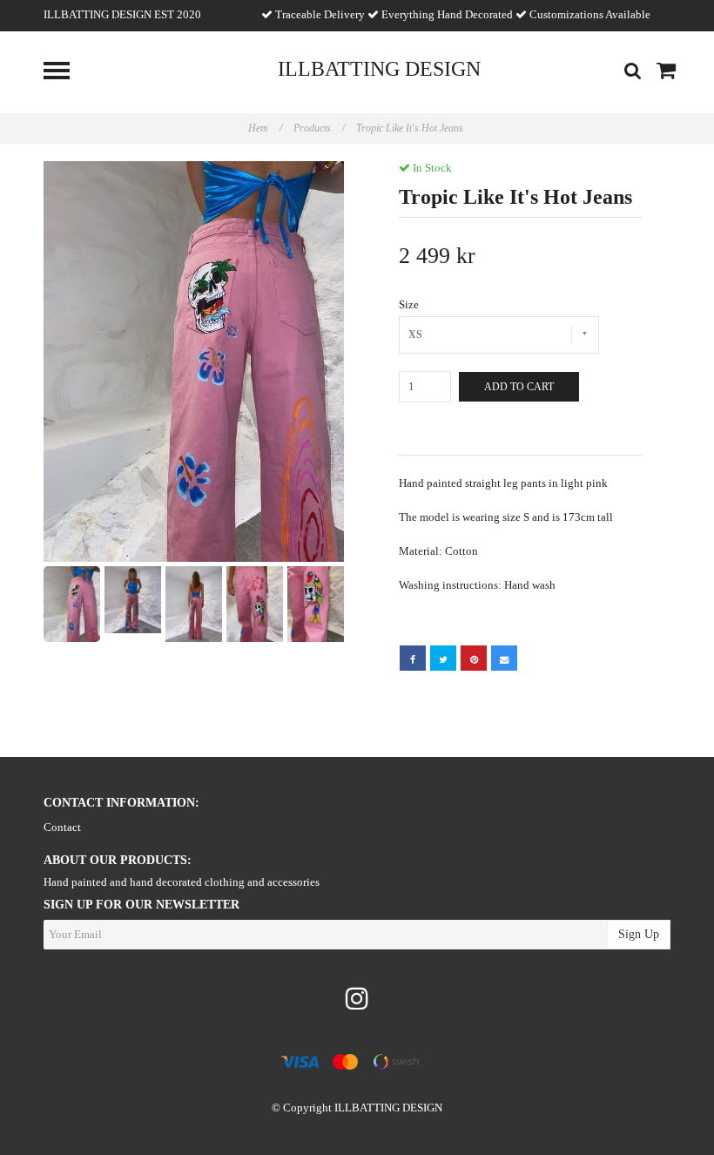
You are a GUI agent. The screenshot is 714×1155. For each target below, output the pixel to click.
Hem (265, 128)
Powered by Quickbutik (357, 1122)
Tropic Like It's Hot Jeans (411, 128)
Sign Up (638, 934)
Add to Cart (519, 387)
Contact (62, 827)
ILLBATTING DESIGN (379, 68)
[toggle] (65, 72)
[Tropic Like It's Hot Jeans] (194, 361)
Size (409, 304)
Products (319, 128)
